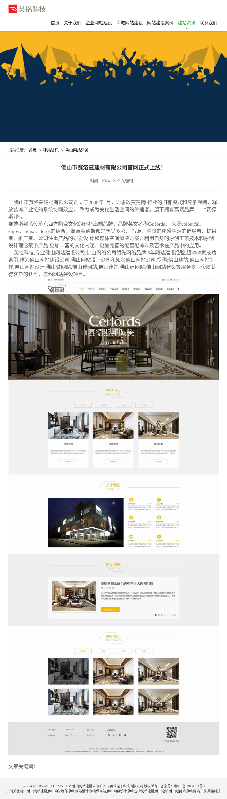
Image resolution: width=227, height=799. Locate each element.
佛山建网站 (177, 791)
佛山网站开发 (197, 791)
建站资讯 (51, 150)
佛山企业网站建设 (141, 791)
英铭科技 (214, 791)
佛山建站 (161, 791)
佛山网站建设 (77, 150)
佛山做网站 (97, 791)
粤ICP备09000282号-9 (189, 786)
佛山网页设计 (117, 791)
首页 (55, 22)
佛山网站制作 (58, 791)
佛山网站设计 (79, 791)
